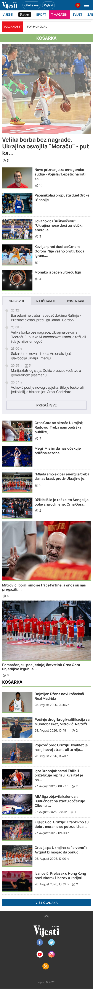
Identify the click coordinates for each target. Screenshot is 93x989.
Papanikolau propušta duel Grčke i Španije (62, 197)
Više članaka (46, 903)
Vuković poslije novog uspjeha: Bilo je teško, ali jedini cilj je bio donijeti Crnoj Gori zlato (47, 389)
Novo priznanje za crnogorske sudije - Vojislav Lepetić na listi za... (60, 174)
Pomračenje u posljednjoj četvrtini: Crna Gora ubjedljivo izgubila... (41, 666)
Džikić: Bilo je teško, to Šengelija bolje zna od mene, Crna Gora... (61, 502)
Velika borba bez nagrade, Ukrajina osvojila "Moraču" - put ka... (45, 146)
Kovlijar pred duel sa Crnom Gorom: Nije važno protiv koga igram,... (59, 251)
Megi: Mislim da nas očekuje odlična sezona (58, 450)
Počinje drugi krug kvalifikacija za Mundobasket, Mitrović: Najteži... (62, 721)
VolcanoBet (12, 26)
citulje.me (31, 5)
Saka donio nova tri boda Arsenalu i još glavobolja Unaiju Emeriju (41, 355)
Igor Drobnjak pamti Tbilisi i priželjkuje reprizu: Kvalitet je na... (59, 775)
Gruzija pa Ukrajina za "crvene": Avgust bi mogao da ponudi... (61, 850)
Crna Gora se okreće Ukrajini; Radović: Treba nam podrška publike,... (59, 427)
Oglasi (48, 5)
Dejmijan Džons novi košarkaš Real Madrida (59, 696)
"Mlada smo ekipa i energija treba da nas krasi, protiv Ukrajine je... (62, 476)
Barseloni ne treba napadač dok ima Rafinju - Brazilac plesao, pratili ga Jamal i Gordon (46, 317)
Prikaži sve (46, 405)
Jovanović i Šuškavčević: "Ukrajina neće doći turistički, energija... (59, 226)
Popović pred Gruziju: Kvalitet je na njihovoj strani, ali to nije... (61, 747)
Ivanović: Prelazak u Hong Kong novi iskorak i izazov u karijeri (60, 875)
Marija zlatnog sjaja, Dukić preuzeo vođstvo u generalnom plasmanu (46, 372)
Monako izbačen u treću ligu (58, 272)
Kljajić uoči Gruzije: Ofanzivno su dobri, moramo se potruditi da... (62, 824)
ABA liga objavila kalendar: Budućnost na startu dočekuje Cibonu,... (60, 801)
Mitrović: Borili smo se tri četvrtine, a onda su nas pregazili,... (44, 587)
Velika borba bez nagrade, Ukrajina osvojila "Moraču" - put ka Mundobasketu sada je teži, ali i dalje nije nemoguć (48, 337)
